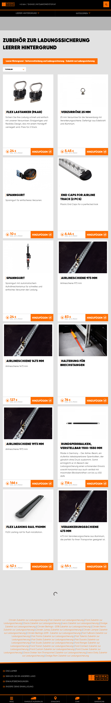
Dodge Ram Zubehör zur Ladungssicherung (67, 655)
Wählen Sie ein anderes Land (20, 676)
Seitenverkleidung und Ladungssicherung (45, 61)
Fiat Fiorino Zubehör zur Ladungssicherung (53, 636)
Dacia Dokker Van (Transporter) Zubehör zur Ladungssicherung (55, 652)
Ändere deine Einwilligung (19, 686)
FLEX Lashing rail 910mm (26, 527)
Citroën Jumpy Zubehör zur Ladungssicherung (59, 629)
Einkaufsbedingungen (17, 681)
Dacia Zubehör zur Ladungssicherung (42, 623)
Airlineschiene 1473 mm (25, 361)
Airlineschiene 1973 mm (25, 444)
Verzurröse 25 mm (76, 112)
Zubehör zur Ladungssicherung (80, 61)
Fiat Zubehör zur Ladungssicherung (66, 620)
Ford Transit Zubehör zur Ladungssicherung (51, 646)
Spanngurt (15, 195)
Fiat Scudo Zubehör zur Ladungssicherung (52, 642)
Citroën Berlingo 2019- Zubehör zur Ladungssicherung (54, 633)
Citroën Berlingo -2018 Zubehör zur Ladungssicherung (63, 626)
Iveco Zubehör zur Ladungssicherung (80, 623)
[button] (14, 69)
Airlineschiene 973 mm (79, 278)
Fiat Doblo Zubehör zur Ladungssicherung (52, 639)
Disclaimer (11, 671)
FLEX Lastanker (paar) (24, 112)
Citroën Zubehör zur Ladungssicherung (28, 620)
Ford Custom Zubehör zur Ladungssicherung (52, 649)
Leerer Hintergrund (15, 61)
